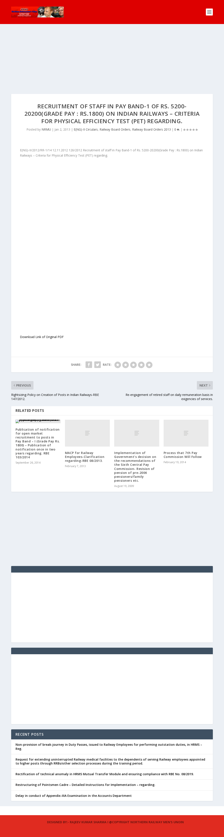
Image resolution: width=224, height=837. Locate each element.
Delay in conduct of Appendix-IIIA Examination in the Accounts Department (74, 796)
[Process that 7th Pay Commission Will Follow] (186, 433)
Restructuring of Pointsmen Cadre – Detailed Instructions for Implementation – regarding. (85, 785)
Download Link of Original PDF (42, 337)
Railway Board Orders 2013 (151, 129)
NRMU (46, 129)
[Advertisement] (112, 63)
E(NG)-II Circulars (86, 129)
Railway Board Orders (115, 129)
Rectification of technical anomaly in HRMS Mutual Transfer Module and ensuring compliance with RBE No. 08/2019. (105, 774)
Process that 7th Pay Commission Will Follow (183, 455)
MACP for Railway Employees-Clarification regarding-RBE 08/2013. (85, 457)
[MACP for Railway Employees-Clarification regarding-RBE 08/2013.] (87, 433)
